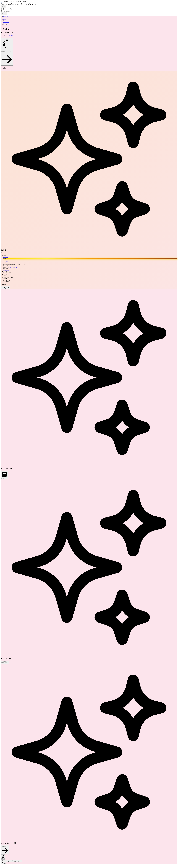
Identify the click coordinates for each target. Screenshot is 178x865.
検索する (4, 13)
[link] (5, 24)
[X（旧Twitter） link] (2, 287)
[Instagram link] (5, 287)
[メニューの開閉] (4, 6)
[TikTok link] (8, 287)
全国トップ (6, 16)
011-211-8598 (6, 270)
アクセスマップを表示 (11, 267)
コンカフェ (6, 22)
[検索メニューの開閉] (2, 6)
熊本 (4, 19)
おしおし (5, 257)
